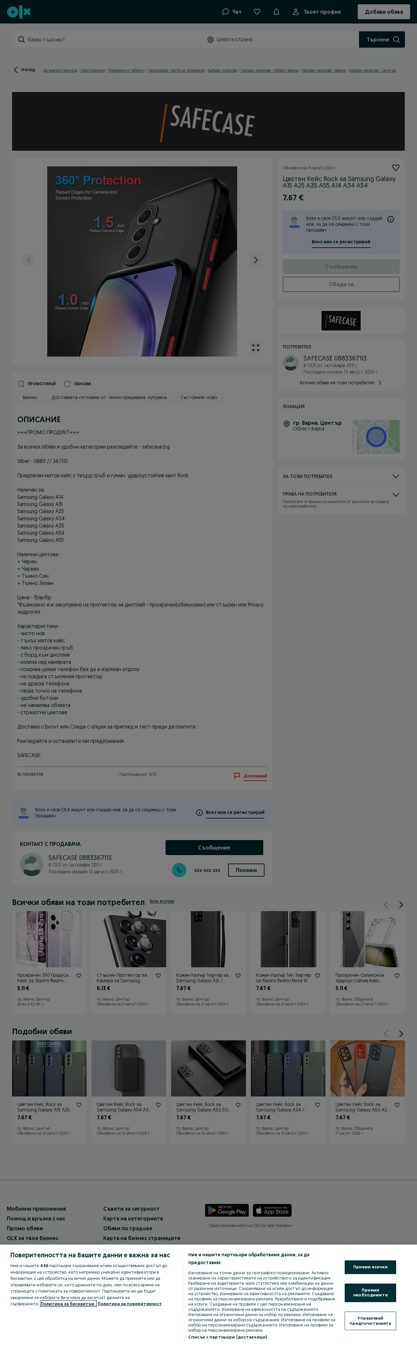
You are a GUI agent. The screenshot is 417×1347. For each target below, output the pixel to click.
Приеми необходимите (370, 1292)
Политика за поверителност (130, 1303)
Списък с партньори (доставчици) (227, 1336)
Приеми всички (370, 1267)
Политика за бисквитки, (68, 1303)
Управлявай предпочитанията (371, 1320)
